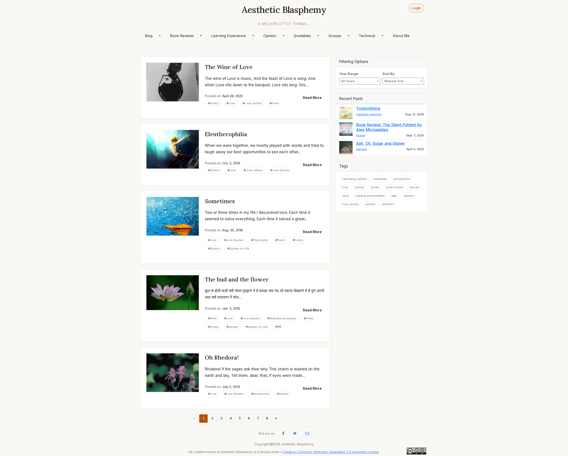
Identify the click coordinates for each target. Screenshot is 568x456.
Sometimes (220, 201)
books (375, 187)
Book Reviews (182, 35)
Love (231, 103)
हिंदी (279, 326)
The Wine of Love (228, 67)
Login (416, 8)
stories (359, 187)
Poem (275, 103)
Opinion (269, 35)
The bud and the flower (237, 279)
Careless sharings (368, 114)
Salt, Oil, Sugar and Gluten (380, 143)
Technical (367, 35)
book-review (394, 187)
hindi (346, 195)
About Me (401, 35)
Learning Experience (228, 35)
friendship (380, 179)
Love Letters (253, 170)
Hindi (213, 318)
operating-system (355, 179)
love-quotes (351, 204)
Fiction (360, 135)
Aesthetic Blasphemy (284, 9)
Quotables (302, 35)
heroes (414, 187)
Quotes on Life (239, 248)
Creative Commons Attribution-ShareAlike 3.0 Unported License (331, 452)
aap (394, 195)
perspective (261, 393)
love (345, 187)
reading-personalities (370, 195)
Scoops (334, 35)
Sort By (388, 74)
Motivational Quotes (282, 318)
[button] (312, 97)
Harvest (361, 149)
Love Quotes (253, 103)
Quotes (215, 170)
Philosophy (260, 240)
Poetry (214, 103)
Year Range (348, 74)
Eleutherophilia (226, 134)
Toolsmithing (368, 108)
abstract (388, 204)
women (370, 204)
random (408, 195)
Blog (148, 35)
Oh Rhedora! (222, 357)
